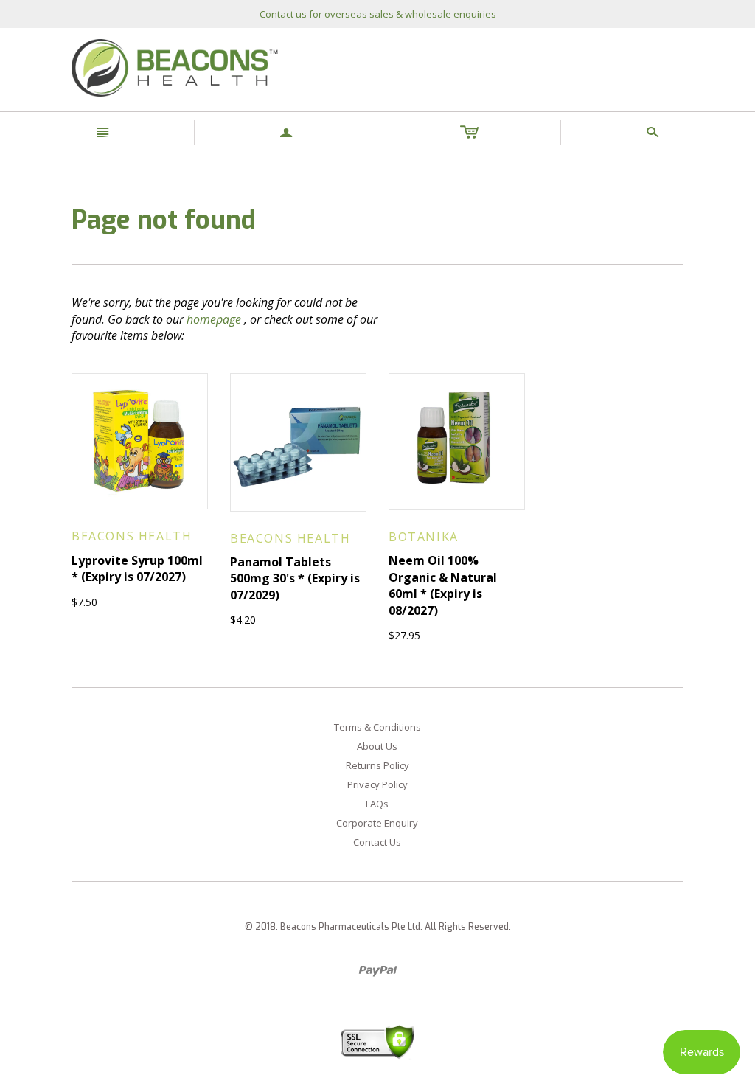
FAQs (377, 803)
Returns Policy (377, 765)
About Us (377, 746)
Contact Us (377, 842)
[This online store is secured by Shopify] (377, 1041)
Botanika (424, 537)
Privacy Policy (377, 784)
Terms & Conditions (377, 727)
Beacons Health (132, 536)
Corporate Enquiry (377, 822)
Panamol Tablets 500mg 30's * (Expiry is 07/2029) (295, 578)
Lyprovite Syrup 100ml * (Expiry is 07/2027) (137, 568)
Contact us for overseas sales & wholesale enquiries (378, 14)
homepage (214, 319)
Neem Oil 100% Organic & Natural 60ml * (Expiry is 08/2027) (443, 585)
